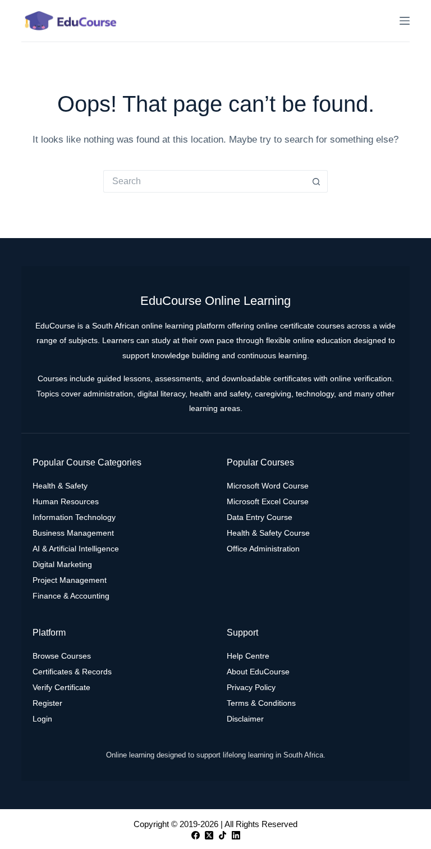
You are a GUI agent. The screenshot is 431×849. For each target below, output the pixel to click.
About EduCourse (258, 671)
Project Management (70, 580)
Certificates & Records (72, 671)
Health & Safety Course (268, 532)
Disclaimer (245, 718)
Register (47, 703)
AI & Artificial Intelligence (76, 548)
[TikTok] (222, 835)
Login (42, 718)
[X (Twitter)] (209, 835)
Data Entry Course (259, 517)
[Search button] (316, 181)
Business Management (73, 532)
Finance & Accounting (71, 595)
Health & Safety (60, 485)
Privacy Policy (251, 687)
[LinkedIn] (236, 835)
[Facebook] (195, 835)
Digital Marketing (62, 564)
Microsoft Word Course (268, 485)
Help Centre (248, 655)
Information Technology (74, 517)
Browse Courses (62, 655)
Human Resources (66, 501)
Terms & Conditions (261, 703)
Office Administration (263, 548)
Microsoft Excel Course (268, 501)
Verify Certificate (61, 687)
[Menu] (405, 21)
